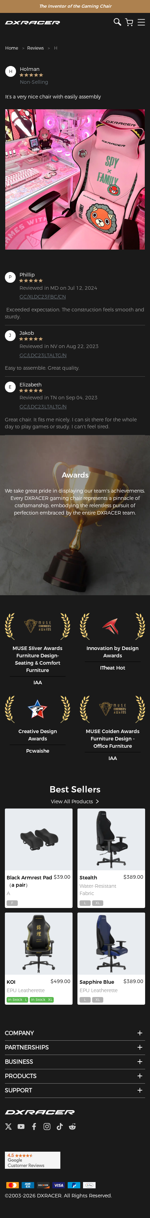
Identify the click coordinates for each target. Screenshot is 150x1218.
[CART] (129, 22)
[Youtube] (23, 1127)
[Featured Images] (75, 179)
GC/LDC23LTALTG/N (43, 355)
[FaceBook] (36, 1127)
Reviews (35, 48)
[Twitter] (11, 1127)
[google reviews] (32, 1160)
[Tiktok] (62, 1127)
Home (11, 48)
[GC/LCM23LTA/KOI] (39, 943)
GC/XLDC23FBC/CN (43, 297)
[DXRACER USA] (59, 22)
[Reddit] (75, 1127)
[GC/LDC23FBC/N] (111, 839)
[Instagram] (49, 1127)
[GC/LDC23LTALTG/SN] (111, 943)
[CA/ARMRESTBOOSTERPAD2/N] (39, 839)
